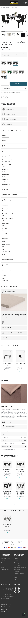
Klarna (15, 577)
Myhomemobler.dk (5, 7)
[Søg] (23, 2)
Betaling (16, 560)
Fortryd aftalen (18, 579)
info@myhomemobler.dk (9, 596)
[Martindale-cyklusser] (13, 443)
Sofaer (3, 560)
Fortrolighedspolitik (5, 607)
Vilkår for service (5, 609)
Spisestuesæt (14, 7)
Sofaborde (4, 565)
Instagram (16, 591)
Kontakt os (17, 569)
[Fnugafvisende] (10, 446)
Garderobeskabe (5, 569)
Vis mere (14, 504)
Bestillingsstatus (18, 563)
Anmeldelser (17, 571)
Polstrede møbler (5, 558)
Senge (2, 567)
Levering (16, 558)
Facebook (16, 588)
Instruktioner (5, 280)
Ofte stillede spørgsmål (20, 567)
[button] (26, 3)
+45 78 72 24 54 (7, 592)
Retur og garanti (18, 565)
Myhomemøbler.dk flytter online (19, 574)
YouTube (20, 588)
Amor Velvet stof (7, 406)
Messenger (6, 598)
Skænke (3, 563)
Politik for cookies (5, 611)
